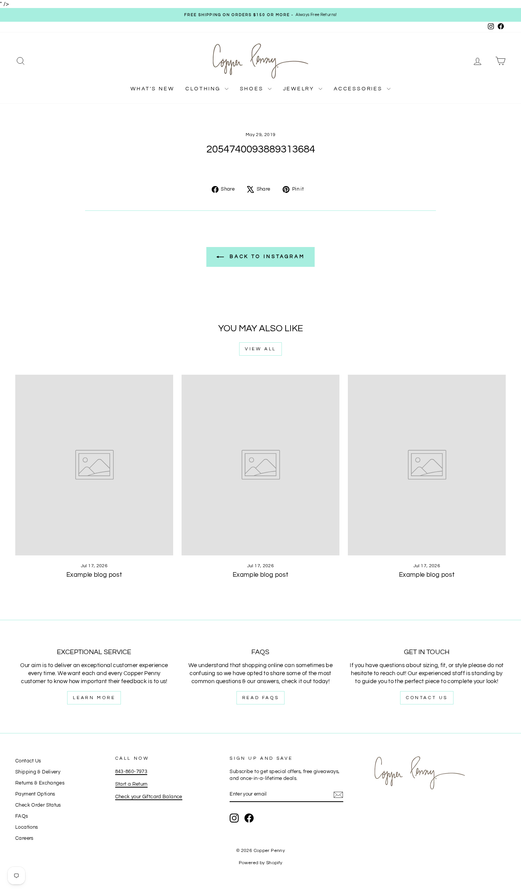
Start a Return (131, 784)
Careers (24, 838)
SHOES (253, 88)
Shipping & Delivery (37, 772)
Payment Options (35, 794)
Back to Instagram (266, 256)
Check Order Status (38, 805)
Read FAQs (260, 697)
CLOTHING (203, 88)
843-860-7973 (131, 771)
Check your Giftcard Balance (148, 796)
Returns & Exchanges (39, 783)
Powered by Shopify (261, 862)
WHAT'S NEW (152, 88)
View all (260, 349)
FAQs (21, 816)
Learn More (94, 697)
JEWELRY (300, 88)
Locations (26, 827)
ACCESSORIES (359, 88)
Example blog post (94, 574)
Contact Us (427, 697)
